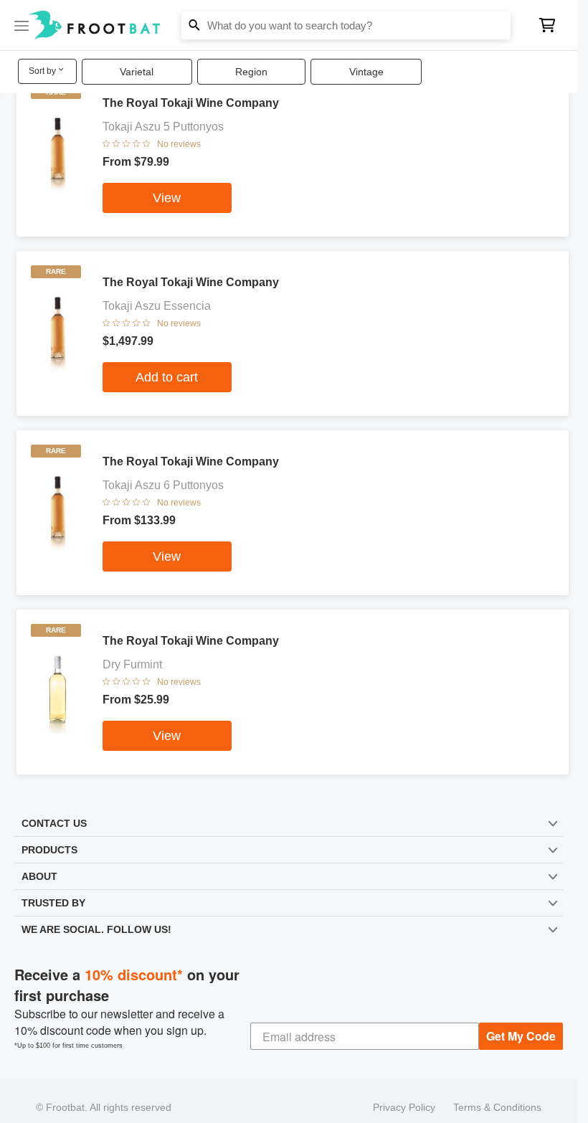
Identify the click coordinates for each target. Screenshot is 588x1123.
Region (251, 71)
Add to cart (167, 377)
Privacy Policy (405, 1095)
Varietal (136, 71)
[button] (288, 25)
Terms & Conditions (497, 1095)
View (167, 198)
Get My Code (522, 1023)
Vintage (366, 71)
